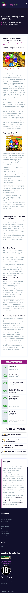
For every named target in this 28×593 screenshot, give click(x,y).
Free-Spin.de (14, 591)
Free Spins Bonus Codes (6, 531)
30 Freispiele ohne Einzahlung (16, 382)
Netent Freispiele (4, 521)
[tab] (14, 435)
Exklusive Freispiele (5, 533)
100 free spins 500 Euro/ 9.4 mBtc (13, 367)
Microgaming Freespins (12, 49)
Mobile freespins (4, 528)
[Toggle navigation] (26, 4)
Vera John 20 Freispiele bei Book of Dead (14, 397)
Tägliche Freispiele (5, 526)
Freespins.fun (4, 583)
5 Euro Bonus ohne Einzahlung (16, 420)
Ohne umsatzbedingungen (6, 535)
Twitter (2, 546)
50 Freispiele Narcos (14, 405)
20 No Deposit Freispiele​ (15, 374)
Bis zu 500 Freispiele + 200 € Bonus (14, 412)
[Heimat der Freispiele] (10, 4)
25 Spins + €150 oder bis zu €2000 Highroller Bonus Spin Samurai (16, 391)
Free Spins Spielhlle (5, 581)
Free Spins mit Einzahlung (9, 47)
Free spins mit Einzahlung (6, 519)
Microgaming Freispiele (6, 524)
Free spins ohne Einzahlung (6, 517)
